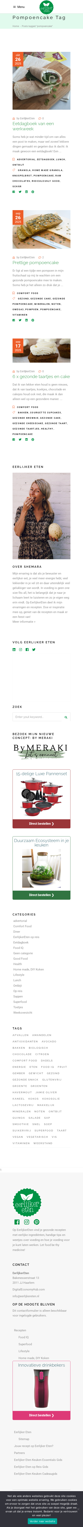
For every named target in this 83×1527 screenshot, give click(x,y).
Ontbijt (18, 165)
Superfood (20, 1002)
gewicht (36, 1073)
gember (19, 1073)
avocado (49, 1041)
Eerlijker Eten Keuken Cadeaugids (35, 1474)
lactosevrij (23, 1105)
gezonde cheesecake (28, 423)
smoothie (21, 1124)
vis (54, 1136)
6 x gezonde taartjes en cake (41, 376)
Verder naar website (42, 1521)
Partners (19, 1453)
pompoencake (44, 175)
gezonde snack (26, 1079)
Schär (17, 186)
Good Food (20, 958)
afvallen (21, 1035)
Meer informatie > (24, 621)
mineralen (42, 304)
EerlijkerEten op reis (26, 937)
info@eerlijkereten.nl (26, 1296)
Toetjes (18, 1007)
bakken (23, 412)
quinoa (19, 1117)
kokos (33, 1098)
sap (47, 1117)
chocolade (22, 1054)
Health (17, 964)
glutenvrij (52, 1079)
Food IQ (18, 948)
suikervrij (22, 1130)
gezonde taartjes (26, 429)
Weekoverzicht (22, 1012)
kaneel (19, 1098)
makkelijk (46, 1105)
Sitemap (24, 1439)
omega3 (18, 309)
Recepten (20, 1330)
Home (16, 26)
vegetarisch (37, 1136)
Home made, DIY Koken (28, 969)
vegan (18, 1136)
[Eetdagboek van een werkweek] (41, 81)
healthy (47, 429)
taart (62, 1130)
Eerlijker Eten (22, 1432)
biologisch (38, 1047)
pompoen (32, 309)
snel (36, 1124)
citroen (42, 1054)
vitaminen (20, 315)
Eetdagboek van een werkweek (33, 126)
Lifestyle (18, 975)
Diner (16, 931)
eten (34, 1066)
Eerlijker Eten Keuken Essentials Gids (38, 1460)
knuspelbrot (22, 175)
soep (48, 1124)
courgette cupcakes (45, 412)
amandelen (42, 1035)
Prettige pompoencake (36, 262)
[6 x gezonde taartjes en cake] (41, 351)
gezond (23, 298)
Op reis (17, 991)
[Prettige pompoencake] (41, 229)
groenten (39, 1086)
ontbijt (55, 1111)
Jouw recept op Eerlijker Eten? (33, 1446)
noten (56, 304)
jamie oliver (46, 1092)
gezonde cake (40, 298)
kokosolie (51, 1098)
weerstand (43, 1143)
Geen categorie (23, 953)
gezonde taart (56, 423)
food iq (47, 1066)
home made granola (47, 170)
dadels (47, 1060)
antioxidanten (25, 1041)
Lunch (60, 159)
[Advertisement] (41, 677)
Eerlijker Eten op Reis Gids (31, 1467)
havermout (22, 1092)
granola (24, 170)
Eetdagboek (46, 159)
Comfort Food (27, 293)
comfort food (25, 1060)
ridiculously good (46, 181)
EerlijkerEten (27, 118)
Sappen (18, 996)
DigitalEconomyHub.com (29, 1289)
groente (20, 1086)
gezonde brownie (26, 418)
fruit (62, 1066)
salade (35, 1117)
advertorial (26, 159)
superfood (44, 1130)
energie (19, 1066)
